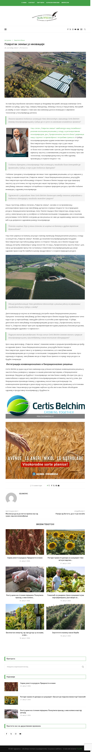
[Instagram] (72, 29)
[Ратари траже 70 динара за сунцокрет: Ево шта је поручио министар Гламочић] (65, 542)
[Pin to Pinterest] (56, 485)
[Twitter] (70, 29)
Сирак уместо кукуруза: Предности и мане (25, 558)
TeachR (79, 749)
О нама (23, 2)
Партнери (40, 2)
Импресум (65, 2)
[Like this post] (49, 485)
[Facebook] (67, 29)
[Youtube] (75, 29)
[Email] (78, 29)
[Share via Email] (58, 485)
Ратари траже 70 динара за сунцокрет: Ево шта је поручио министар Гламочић (53, 697)
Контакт (31, 2)
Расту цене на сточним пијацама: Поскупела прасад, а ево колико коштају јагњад (51, 712)
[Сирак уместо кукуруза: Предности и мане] (25, 542)
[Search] (85, 29)
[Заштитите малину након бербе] (65, 617)
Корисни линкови (52, 2)
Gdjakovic (23, 494)
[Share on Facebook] (51, 485)
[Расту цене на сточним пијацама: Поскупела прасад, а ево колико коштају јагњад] (25, 579)
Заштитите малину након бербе (65, 633)
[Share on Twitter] (54, 485)
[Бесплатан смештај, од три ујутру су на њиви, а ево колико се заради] (25, 617)
